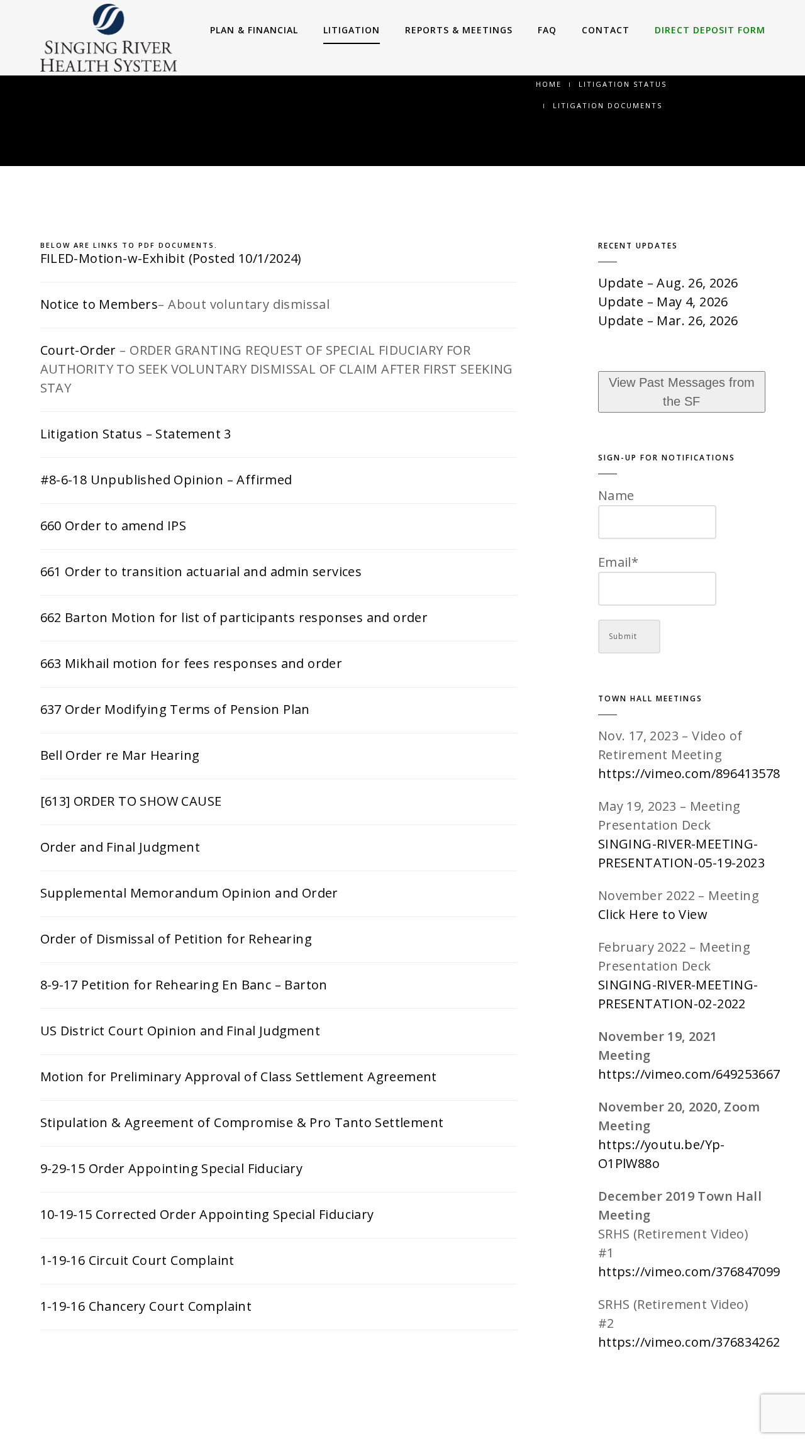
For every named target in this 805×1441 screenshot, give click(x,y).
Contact (606, 30)
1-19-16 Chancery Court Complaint (146, 1306)
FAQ (547, 30)
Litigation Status (623, 84)
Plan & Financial (254, 30)
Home (549, 84)
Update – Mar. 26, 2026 (668, 320)
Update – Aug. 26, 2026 (668, 282)
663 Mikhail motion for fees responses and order (191, 663)
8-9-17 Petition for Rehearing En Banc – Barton (184, 984)
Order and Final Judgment (120, 846)
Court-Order (78, 350)
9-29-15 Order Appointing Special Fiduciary (171, 1168)
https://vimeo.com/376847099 (689, 1271)
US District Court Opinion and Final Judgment (180, 1030)
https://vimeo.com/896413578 (689, 773)
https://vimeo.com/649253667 (689, 1073)
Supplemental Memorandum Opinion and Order (189, 892)
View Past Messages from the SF (682, 392)
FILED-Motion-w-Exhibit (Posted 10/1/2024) (171, 258)
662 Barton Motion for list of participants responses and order (234, 617)
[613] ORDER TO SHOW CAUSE (131, 801)
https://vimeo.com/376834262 (689, 1341)
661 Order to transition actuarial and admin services (201, 571)
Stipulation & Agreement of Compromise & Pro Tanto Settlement (242, 1122)
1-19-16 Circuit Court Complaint (137, 1260)
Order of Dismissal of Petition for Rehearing (176, 938)
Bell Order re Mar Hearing (120, 755)
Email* (618, 562)
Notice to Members (99, 304)
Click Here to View (653, 914)
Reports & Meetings (459, 30)
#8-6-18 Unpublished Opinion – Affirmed (166, 479)
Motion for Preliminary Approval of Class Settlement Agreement (238, 1076)
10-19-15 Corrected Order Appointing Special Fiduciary (207, 1214)
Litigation (351, 30)
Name (616, 495)
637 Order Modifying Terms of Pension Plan (175, 709)
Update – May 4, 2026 (663, 301)
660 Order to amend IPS (113, 525)
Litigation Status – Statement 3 (135, 433)
